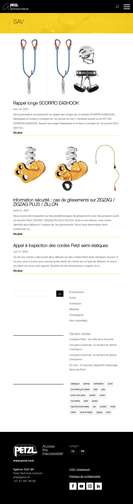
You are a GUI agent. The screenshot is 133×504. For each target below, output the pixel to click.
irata (95, 390)
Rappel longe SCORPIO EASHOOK (46, 103)
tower (112, 407)
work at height (86, 412)
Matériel (74, 309)
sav (94, 407)
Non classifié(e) (78, 321)
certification (99, 384)
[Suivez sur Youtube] (81, 486)
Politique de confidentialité (84, 477)
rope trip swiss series (80, 407)
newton (92, 395)
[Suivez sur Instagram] (89, 486)
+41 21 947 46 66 (24, 481)
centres (86, 384)
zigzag (99, 412)
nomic (102, 395)
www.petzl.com (23, 461)
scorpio (103, 407)
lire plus (17, 133)
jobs (103, 390)
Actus (72, 298)
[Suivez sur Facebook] (73, 486)
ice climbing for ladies (80, 390)
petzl (86, 401)
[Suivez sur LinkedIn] (98, 486)
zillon (108, 412)
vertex (73, 412)
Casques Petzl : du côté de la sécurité (91, 339)
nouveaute (75, 401)
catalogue (75, 384)
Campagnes (76, 315)
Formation (75, 304)
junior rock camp (78, 395)
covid (110, 384)
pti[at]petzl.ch (21, 477)
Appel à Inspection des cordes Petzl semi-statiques (60, 246)
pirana (94, 401)
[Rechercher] (60, 293)
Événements (76, 292)
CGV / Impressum (79, 470)
